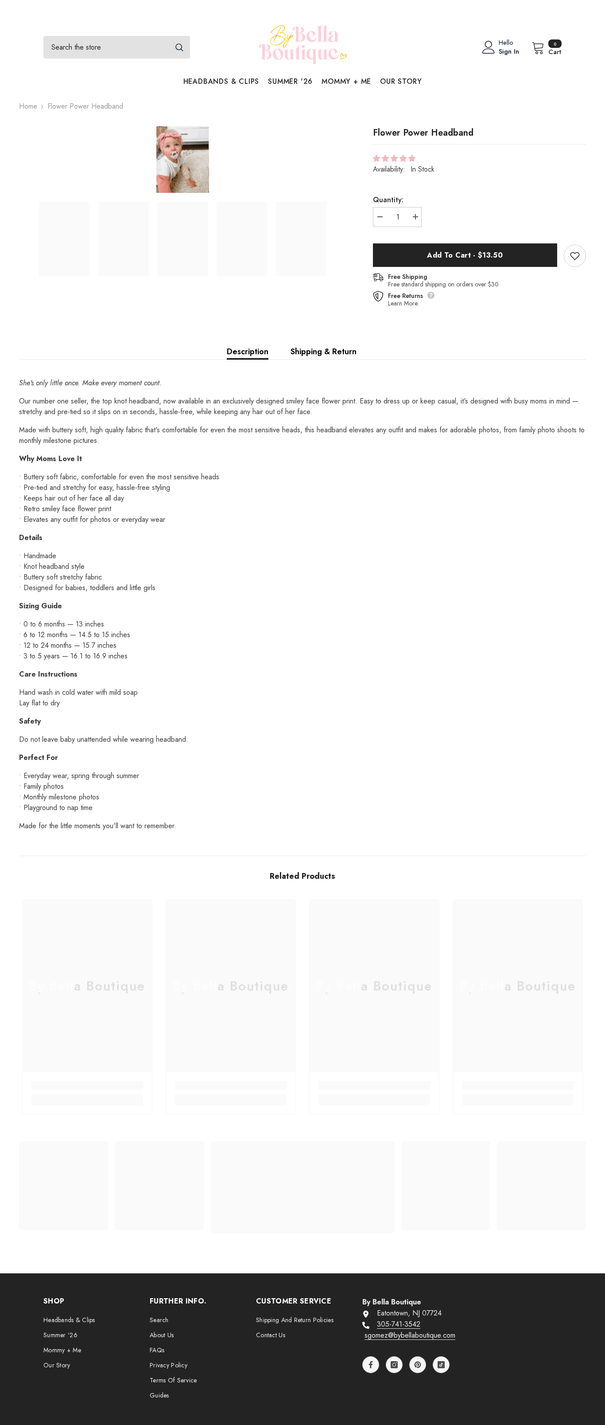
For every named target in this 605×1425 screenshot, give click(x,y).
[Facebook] (370, 1364)
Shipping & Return (324, 351)
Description (247, 351)
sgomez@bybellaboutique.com (410, 1335)
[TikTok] (441, 1364)
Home (28, 106)
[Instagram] (394, 1364)
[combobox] (106, 47)
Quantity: (388, 200)
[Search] (116, 47)
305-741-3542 (398, 1324)
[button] (395, 158)
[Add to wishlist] (575, 256)
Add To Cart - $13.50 (464, 255)
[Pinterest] (417, 1364)
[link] (87, 1085)
